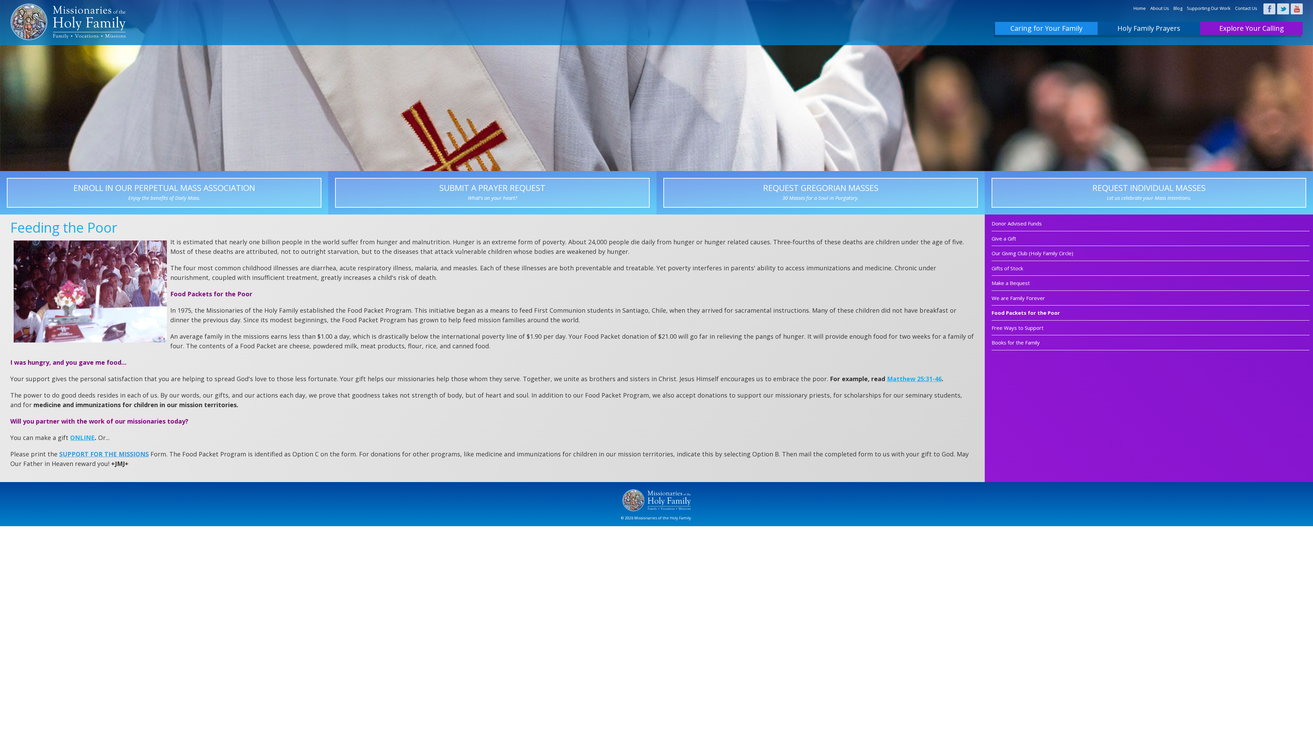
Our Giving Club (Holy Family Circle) (1032, 253)
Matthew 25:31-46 (914, 379)
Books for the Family (1016, 342)
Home (1139, 8)
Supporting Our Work (1209, 8)
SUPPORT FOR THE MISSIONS (104, 454)
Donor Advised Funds (1017, 223)
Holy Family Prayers (1148, 28)
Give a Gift (1004, 238)
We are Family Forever (1018, 298)
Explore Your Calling (1251, 28)
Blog (1177, 8)
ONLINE (82, 437)
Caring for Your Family (1046, 28)
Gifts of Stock (1007, 268)
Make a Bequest (1011, 283)
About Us (1159, 8)
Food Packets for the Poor (1026, 312)
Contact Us (1246, 8)
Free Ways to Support (1018, 327)
